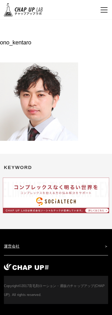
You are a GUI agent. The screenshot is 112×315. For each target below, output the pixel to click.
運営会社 (12, 246)
